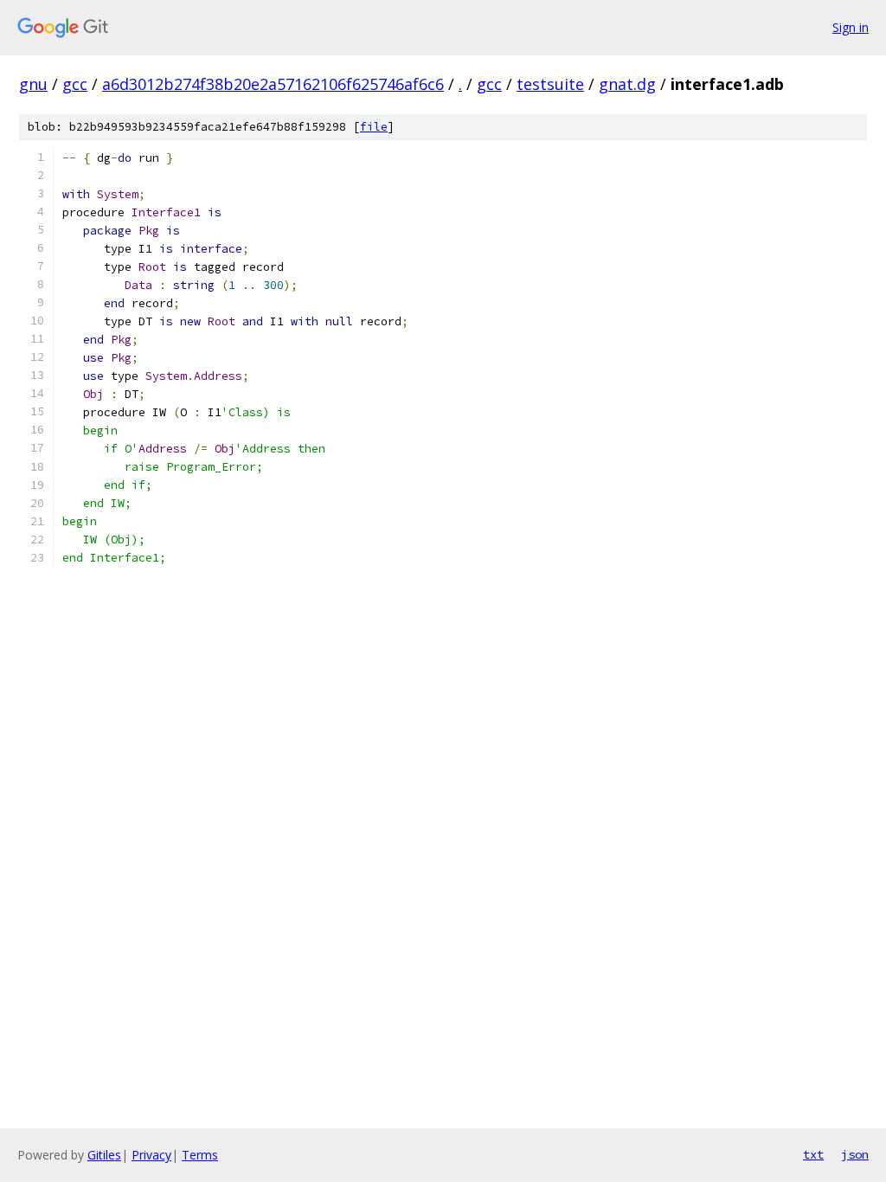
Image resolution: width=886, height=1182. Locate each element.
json (855, 1154)
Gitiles (104, 1155)
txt (813, 1154)
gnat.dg (627, 84)
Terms (200, 1155)
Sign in (850, 27)
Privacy (151, 1155)
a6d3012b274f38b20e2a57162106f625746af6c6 (273, 84)
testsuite (550, 84)
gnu (33, 84)
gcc (74, 84)
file (374, 126)
